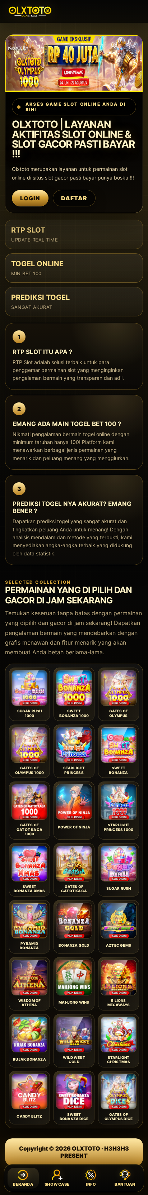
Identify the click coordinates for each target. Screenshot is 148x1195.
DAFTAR (74, 198)
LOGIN (30, 198)
